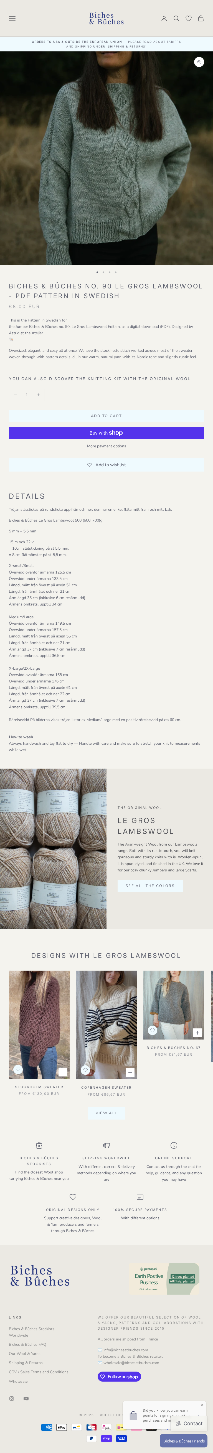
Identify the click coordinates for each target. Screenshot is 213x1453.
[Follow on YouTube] (26, 1398)
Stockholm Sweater (39, 1087)
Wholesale (18, 1381)
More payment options (106, 446)
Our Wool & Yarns (24, 1353)
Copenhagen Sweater (106, 1087)
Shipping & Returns (26, 1362)
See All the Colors (150, 885)
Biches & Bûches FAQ (27, 1344)
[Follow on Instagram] (11, 1398)
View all (107, 1113)
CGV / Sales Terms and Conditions (39, 1372)
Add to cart (106, 415)
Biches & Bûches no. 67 (174, 1048)
